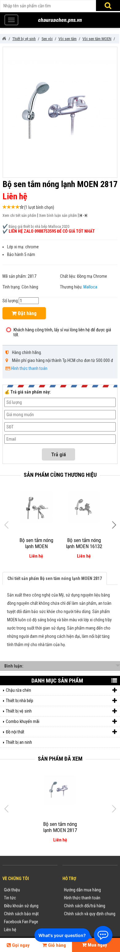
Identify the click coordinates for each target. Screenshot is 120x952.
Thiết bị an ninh (19, 742)
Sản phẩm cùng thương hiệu (60, 475)
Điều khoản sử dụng (21, 905)
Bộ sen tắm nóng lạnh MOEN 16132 (84, 543)
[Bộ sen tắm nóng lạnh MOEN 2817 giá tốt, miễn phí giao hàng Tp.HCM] (60, 790)
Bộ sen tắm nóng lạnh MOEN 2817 (60, 827)
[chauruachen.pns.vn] (4, 38)
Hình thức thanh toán (29, 368)
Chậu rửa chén (18, 690)
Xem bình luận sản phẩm (58, 215)
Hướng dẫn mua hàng (82, 889)
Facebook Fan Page (21, 921)
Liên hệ (10, 929)
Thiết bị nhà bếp (19, 700)
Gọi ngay (20, 945)
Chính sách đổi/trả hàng (84, 905)
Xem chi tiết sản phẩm (19, 215)
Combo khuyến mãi (22, 721)
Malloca (90, 286)
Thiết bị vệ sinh (19, 711)
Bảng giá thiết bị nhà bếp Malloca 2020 (39, 226)
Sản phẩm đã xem (60, 758)
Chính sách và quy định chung (89, 913)
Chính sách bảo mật (21, 913)
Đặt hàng (27, 313)
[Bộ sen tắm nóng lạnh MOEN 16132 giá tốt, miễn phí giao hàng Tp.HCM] (84, 507)
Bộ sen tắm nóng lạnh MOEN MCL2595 (36, 546)
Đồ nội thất (15, 731)
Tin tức (10, 897)
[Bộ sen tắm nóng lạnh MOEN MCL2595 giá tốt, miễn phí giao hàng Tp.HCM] (36, 507)
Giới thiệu (12, 889)
